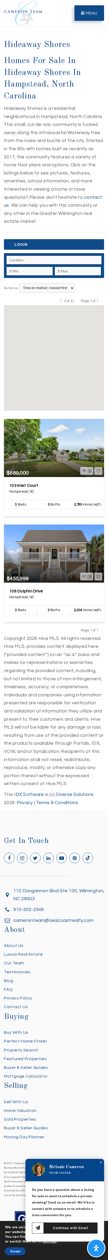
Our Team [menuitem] (14, 963)
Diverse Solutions (75, 794)
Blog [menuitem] (8, 981)
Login (21, 244)
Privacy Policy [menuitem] (18, 998)
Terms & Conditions (57, 802)
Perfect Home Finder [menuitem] (25, 1041)
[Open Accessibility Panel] (96, 1248)
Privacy (25, 802)
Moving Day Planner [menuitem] (24, 1137)
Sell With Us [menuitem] (16, 1102)
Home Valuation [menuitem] (20, 1110)
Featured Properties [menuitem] (25, 1059)
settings (50, 1241)
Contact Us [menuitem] (16, 1007)
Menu (91, 13)
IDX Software (29, 794)
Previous (77, 301)
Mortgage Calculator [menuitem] (25, 1076)
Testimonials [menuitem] (17, 972)
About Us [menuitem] (13, 945)
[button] (76, 390)
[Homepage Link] (23, 12)
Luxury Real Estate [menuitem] (23, 954)
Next (101, 301)
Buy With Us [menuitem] (16, 1032)
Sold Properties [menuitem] (20, 1119)
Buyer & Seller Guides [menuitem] (26, 1067)
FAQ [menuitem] (8, 989)
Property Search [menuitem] (21, 1050)
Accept (15, 1251)
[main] (54, 403)
